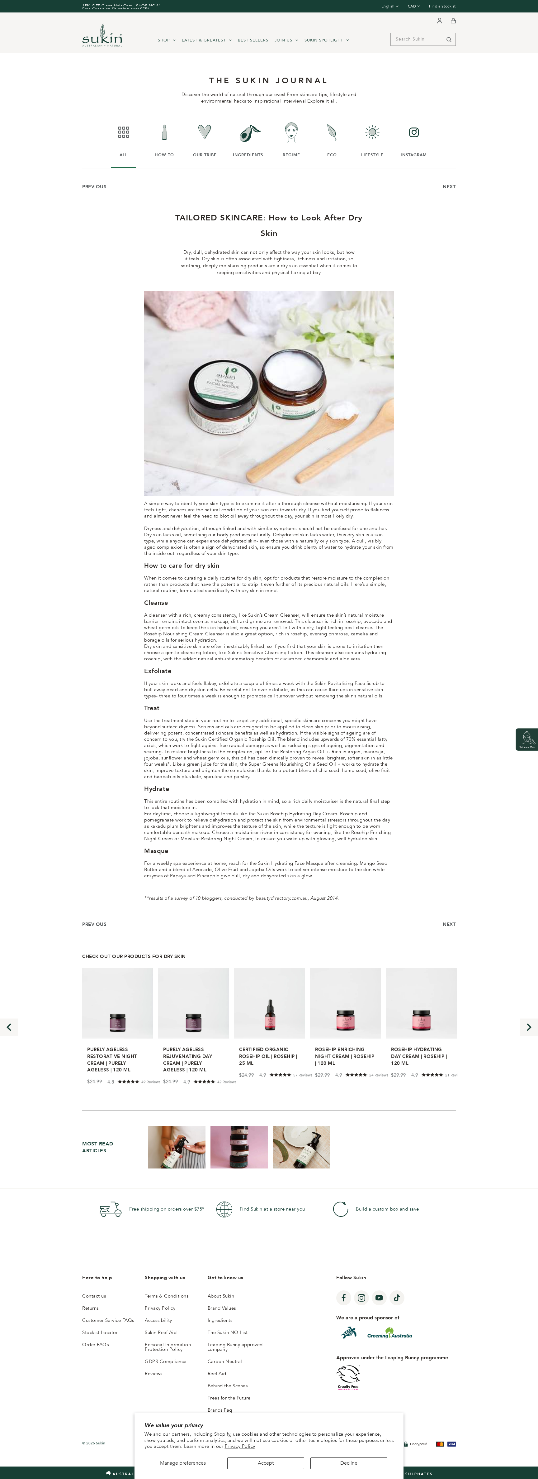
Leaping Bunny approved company (235, 1347)
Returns (90, 1308)
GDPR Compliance (165, 1361)
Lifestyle (373, 139)
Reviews (154, 1374)
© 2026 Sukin (93, 1443)
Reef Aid (217, 1374)
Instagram (414, 139)
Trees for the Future (229, 1398)
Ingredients (248, 139)
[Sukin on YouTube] (379, 1297)
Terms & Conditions (166, 1296)
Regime (293, 139)
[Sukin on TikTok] (396, 1297)
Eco (335, 139)
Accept (266, 1463)
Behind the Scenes (228, 1386)
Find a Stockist (442, 6)
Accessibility (158, 1320)
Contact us (94, 1296)
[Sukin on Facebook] (343, 1297)
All (128, 139)
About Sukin (221, 1296)
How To (166, 139)
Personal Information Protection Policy (168, 1347)
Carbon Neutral (225, 1361)
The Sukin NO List (228, 1332)
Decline (348, 1463)
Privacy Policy (240, 1446)
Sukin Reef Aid (161, 1332)
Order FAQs (95, 1345)
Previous (94, 187)
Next (449, 187)
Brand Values (222, 1308)
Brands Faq (220, 1410)
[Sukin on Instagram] (361, 1297)
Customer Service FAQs (108, 1320)
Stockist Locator (100, 1332)
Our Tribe (205, 139)
